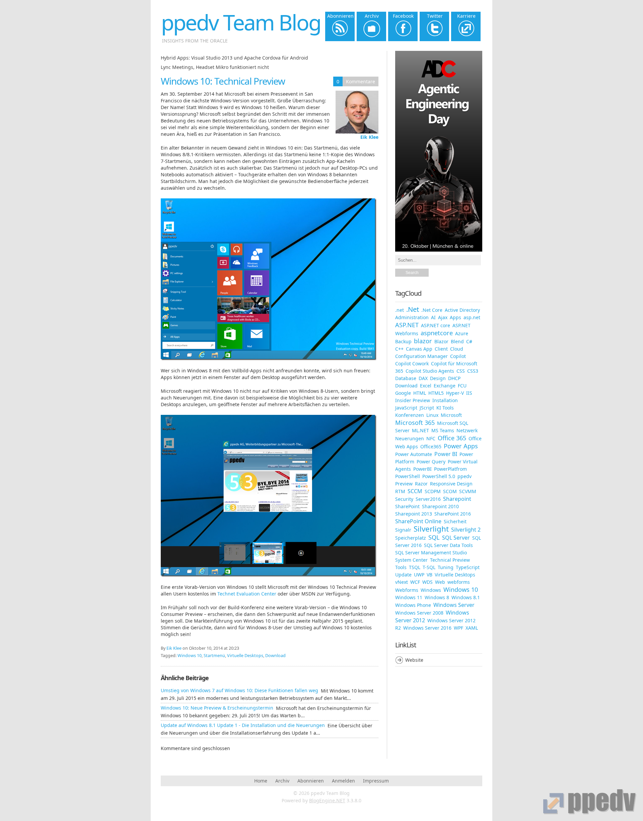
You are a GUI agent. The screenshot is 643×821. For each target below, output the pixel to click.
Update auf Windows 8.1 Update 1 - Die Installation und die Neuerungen (243, 725)
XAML (472, 628)
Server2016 (428, 499)
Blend (457, 341)
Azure (461, 333)
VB (429, 574)
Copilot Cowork (412, 363)
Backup (403, 341)
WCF (415, 582)
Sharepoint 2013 (413, 514)
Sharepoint (457, 499)
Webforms (406, 590)
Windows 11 (408, 597)
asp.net (471, 317)
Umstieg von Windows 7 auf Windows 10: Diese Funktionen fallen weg (239, 690)
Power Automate (413, 454)
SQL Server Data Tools (448, 545)
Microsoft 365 (415, 423)
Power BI (445, 454)
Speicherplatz (410, 538)
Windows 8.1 (465, 597)
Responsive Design (451, 483)
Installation (445, 400)
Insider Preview (412, 400)
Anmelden (343, 781)
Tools (401, 567)
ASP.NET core (435, 325)
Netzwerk (467, 430)
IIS (469, 393)
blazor (423, 341)
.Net (412, 309)
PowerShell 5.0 (438, 476)
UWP (419, 574)
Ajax (442, 317)
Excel (425, 385)
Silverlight (431, 529)
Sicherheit (455, 521)
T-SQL (429, 567)
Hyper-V (455, 393)
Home (260, 781)
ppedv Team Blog (240, 22)
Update (403, 574)
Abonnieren (310, 781)
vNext (401, 582)
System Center (411, 560)
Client (441, 349)
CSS (460, 371)
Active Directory (462, 310)
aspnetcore (437, 333)
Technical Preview (450, 560)
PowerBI (422, 469)
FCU (462, 385)
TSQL (414, 567)
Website (414, 660)
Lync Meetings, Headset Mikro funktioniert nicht (215, 67)
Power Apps (461, 446)
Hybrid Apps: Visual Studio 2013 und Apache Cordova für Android (234, 58)
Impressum (376, 781)
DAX (423, 378)
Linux (432, 415)
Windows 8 (437, 597)
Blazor (441, 341)
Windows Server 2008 (419, 613)
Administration (412, 317)
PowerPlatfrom (450, 469)
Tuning (445, 567)
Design (438, 378)
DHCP (454, 378)
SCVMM (467, 491)
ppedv (464, 476)
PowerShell (407, 476)
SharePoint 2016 (452, 514)
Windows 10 (189, 655)
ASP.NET (407, 325)
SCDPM (433, 491)
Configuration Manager (421, 356)
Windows (431, 590)
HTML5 (436, 393)
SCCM (415, 491)
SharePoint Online (418, 521)
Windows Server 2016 (427, 628)
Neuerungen (409, 438)
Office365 (430, 446)
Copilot (458, 356)
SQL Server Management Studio (431, 552)
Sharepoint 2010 (440, 506)
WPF (458, 628)
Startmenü (214, 655)
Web (440, 582)
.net (399, 310)
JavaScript (406, 407)
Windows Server (454, 605)
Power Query (431, 461)
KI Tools (445, 407)
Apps (455, 317)
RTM (400, 491)
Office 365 (452, 438)
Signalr (403, 530)
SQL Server (456, 537)
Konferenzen (409, 415)
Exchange (444, 385)
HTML (419, 393)
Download (275, 655)
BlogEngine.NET (327, 800)
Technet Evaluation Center (246, 593)
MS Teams (442, 430)
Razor (421, 483)
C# (469, 341)
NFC (430, 438)
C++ (399, 349)
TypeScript (468, 567)
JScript (427, 407)
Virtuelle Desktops (245, 655)
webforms (458, 582)
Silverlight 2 (466, 529)
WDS (427, 582)
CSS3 (472, 371)
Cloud (456, 349)
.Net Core (431, 310)
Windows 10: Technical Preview (223, 81)
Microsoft (451, 415)
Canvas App (419, 349)
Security (404, 499)
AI (433, 317)
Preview (404, 483)
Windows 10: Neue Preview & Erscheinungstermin (217, 708)
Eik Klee (369, 137)
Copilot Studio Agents (430, 371)
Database (405, 378)
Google (403, 393)
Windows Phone (413, 605)
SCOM (450, 491)
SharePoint (407, 506)
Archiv (282, 781)
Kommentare (360, 81)
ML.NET (420, 430)
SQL (434, 537)
